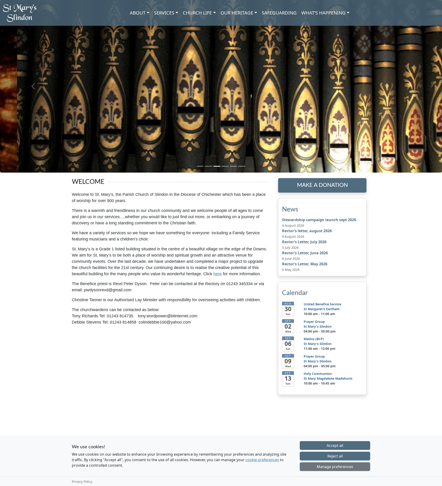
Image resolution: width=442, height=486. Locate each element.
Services (164, 13)
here (217, 274)
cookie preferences (262, 459)
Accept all (335, 445)
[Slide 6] (241, 166)
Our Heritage (237, 13)
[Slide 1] (200, 166)
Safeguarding (279, 13)
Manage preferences (335, 466)
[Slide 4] (225, 166)
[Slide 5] (233, 166)
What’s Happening (323, 13)
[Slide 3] (216, 166)
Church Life (197, 13)
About (137, 13)
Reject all (335, 456)
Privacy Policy (82, 481)
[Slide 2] (208, 166)
